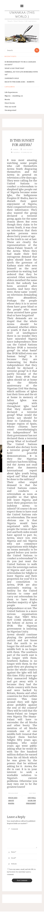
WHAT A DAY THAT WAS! (14, 68)
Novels (7, 99)
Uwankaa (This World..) (22, 14)
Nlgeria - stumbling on (22, 152)
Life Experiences (11, 92)
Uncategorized (10, 110)
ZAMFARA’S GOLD (12, 78)
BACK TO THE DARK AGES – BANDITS (19, 82)
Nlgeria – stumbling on (14, 96)
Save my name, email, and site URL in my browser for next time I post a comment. (21, 871)
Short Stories (10, 103)
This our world (10, 107)
